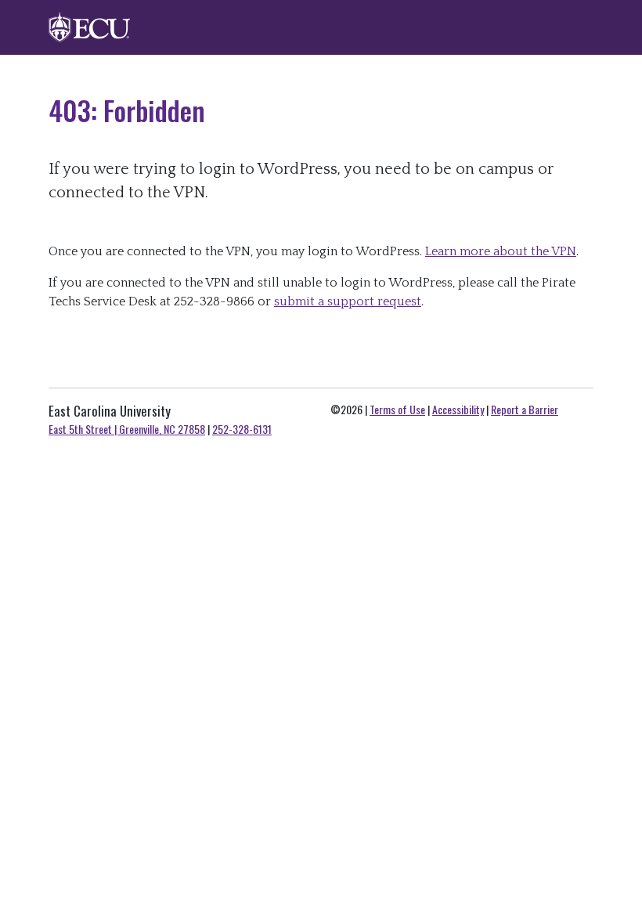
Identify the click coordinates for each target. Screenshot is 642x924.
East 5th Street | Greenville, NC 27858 (127, 428)
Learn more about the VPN (500, 251)
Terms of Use (397, 409)
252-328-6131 (242, 428)
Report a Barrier (524, 409)
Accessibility (458, 409)
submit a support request (347, 301)
